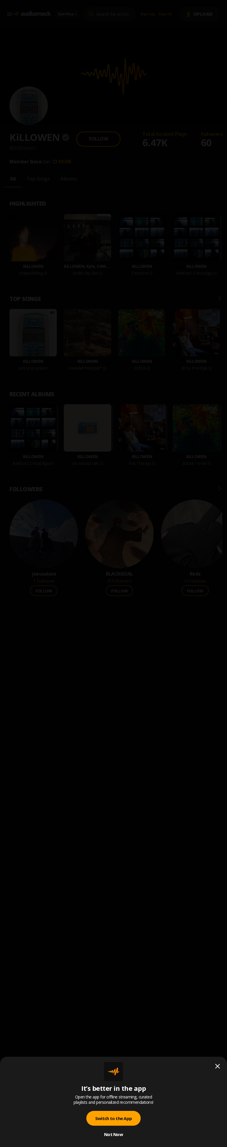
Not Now (113, 1134)
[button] (113, 573)
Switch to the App (113, 1118)
